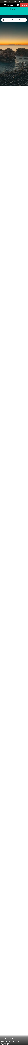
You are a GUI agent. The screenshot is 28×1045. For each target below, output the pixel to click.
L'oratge (14, 9)
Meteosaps (22, 13)
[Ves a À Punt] (8, 5)
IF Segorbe (7, 1)
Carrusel (23, 20)
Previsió (4, 13)
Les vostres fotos (13, 13)
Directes (24, 5)
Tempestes (13, 1)
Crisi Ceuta (20, 1)
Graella (14, 20)
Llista (6, 20)
